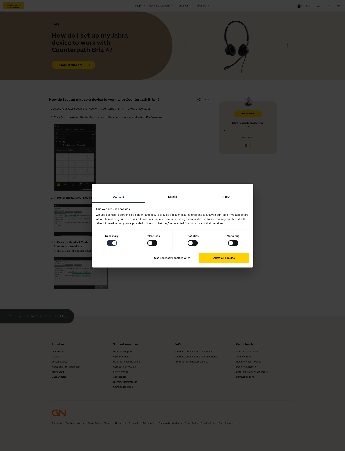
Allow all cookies (224, 257)
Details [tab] (172, 196)
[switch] (152, 243)
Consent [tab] (118, 197)
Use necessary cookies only (172, 257)
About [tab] (226, 196)
